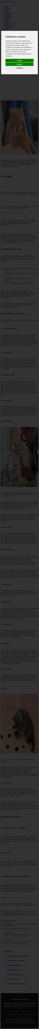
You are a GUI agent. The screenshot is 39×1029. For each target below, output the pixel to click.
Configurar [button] (19, 68)
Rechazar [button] (19, 64)
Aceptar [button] (19, 60)
